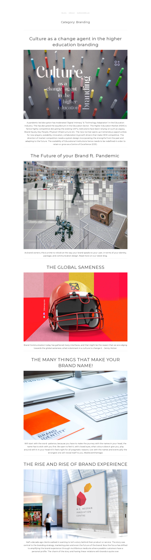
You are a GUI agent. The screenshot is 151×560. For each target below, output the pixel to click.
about (72, 13)
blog (64, 13)
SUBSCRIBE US (83, 13)
